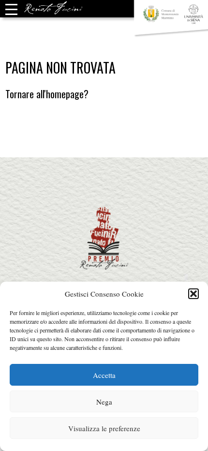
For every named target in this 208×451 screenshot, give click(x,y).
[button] (193, 294)
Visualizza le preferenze (104, 428)
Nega (104, 401)
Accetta (104, 375)
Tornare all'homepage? (47, 94)
